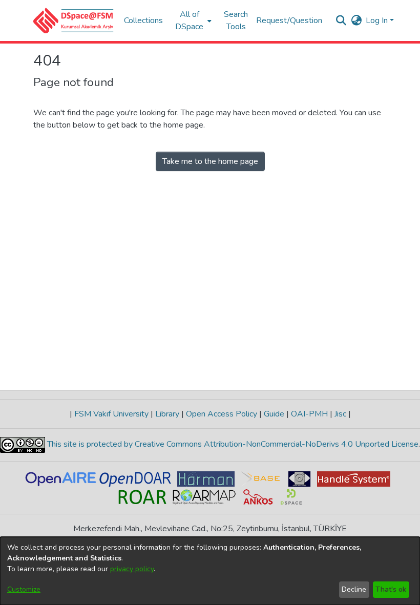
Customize (23, 589)
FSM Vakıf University (111, 414)
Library (167, 414)
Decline (354, 589)
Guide (274, 414)
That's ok (390, 589)
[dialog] (210, 571)
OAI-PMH (309, 414)
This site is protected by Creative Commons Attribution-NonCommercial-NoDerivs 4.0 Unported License (231, 444)
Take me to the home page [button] (210, 161)
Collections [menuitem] (143, 20)
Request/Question (289, 20)
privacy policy (132, 569)
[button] (73, 20)
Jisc (340, 414)
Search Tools (236, 20)
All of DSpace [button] (189, 20)
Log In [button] (378, 20)
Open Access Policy (221, 414)
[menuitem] (192, 20)
